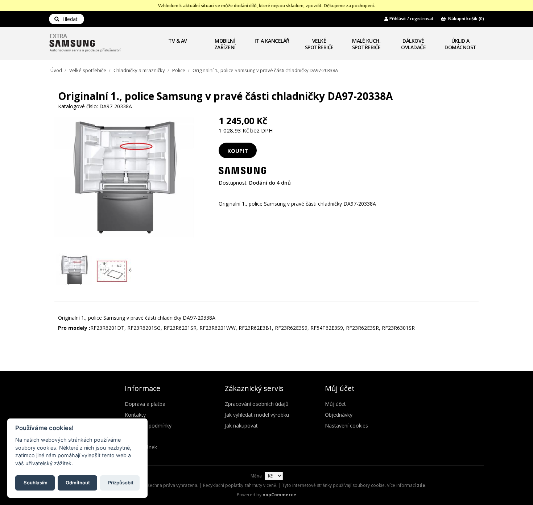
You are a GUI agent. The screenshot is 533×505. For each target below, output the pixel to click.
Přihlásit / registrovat (411, 19)
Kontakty (135, 414)
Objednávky (338, 414)
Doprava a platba (145, 403)
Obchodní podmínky (148, 425)
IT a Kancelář (272, 40)
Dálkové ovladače (413, 44)
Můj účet (335, 403)
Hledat (68, 19)
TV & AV (177, 40)
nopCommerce (279, 495)
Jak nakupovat (241, 425)
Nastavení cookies (346, 425)
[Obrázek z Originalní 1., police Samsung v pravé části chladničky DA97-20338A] (74, 271)
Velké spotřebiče (319, 44)
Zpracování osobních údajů (257, 403)
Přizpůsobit (120, 482)
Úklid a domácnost (460, 44)
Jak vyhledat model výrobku (257, 414)
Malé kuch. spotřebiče (366, 44)
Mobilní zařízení (225, 44)
